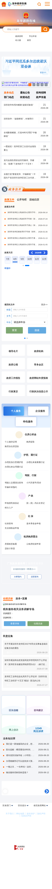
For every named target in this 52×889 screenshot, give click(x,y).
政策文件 (9, 199)
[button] (23, 265)
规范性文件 (9, 304)
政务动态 (9, 92)
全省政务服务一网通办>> (24, 569)
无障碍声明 (26, 814)
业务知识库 (9, 736)
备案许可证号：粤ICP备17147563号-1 (26, 832)
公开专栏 (22, 199)
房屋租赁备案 (11, 544)
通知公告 (25, 92)
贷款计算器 (10, 548)
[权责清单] (14, 586)
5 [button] (46, 85)
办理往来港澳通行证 (35, 462)
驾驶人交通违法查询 (14, 482)
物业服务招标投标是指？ (27, 770)
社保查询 (9, 523)
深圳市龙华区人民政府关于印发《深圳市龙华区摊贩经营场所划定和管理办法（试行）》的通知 (28, 219)
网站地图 (20, 812)
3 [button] (38, 85)
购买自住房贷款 (12, 446)
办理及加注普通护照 (14, 462)
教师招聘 (19, 36)
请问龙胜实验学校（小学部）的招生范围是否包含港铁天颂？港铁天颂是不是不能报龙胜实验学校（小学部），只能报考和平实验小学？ (27, 753)
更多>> (43, 72)
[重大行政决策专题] (26, 337)
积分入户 (9, 507)
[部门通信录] (38, 691)
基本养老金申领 (33, 523)
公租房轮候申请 (33, 544)
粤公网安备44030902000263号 (26, 836)
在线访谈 (8, 598)
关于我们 (10, 812)
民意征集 (8, 634)
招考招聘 (41, 92)
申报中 (7, 268)
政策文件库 (9, 207)
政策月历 (8, 252)
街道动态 (25, 97)
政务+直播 (21, 598)
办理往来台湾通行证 (14, 467)
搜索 (45, 29)
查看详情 (14, 621)
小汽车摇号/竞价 (33, 482)
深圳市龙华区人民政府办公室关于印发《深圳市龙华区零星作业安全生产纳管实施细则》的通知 (28, 212)
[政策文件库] (26, 787)
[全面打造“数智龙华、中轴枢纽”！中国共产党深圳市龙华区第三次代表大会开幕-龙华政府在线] (26, 87)
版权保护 (31, 812)
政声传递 (41, 97)
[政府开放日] (14, 691)
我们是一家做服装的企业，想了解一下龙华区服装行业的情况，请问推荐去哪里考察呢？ (27, 742)
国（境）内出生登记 (35, 503)
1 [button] (29, 85)
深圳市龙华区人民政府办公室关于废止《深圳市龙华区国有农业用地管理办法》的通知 (28, 238)
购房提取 (30, 442)
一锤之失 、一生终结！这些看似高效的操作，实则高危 (27, 765)
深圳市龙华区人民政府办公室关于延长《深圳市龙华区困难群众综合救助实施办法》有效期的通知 (28, 245)
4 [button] (42, 85)
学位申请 (33, 36)
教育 (29, 40)
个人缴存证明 (11, 442)
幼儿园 (18, 40)
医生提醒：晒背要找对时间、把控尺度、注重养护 (27, 748)
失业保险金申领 (12, 528)
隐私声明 (41, 812)
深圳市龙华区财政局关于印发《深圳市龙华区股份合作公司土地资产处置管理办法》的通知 (28, 232)
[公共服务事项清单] (38, 586)
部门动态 (9, 97)
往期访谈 (38, 621)
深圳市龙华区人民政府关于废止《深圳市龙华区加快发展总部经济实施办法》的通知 (28, 225)
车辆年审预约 (11, 487)
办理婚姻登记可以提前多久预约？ (27, 759)
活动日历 (34, 199)
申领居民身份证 (12, 503)
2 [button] (34, 85)
